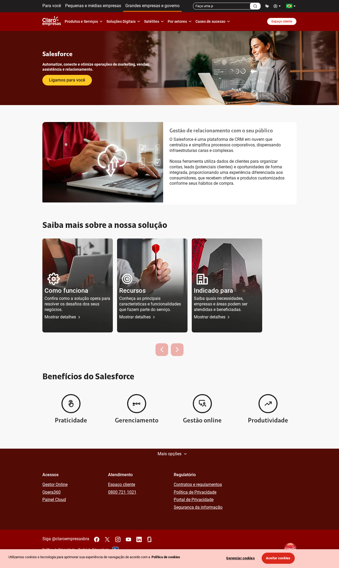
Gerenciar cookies (240, 558)
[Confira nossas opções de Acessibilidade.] (277, 6)
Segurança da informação (198, 507)
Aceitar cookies (278, 558)
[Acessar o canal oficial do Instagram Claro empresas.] (118, 539)
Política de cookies (165, 557)
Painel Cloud (54, 499)
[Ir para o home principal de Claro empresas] (52, 21)
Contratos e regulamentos (198, 484)
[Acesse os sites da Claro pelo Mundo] (291, 6)
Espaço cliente (281, 21)
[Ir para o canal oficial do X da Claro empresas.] (107, 539)
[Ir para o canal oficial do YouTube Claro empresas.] (128, 539)
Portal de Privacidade (193, 499)
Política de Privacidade (195, 492)
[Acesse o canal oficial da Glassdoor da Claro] (149, 539)
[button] (77, 285)
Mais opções (169, 453)
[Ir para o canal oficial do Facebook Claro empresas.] (96, 539)
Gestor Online (55, 484)
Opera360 (51, 492)
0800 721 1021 (122, 492)
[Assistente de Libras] (267, 6)
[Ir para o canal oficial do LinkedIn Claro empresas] (139, 539)
